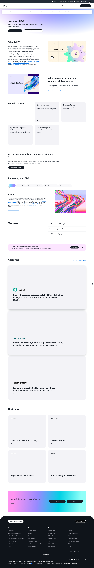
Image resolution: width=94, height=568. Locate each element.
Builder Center (51, 530)
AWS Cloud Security (13, 541)
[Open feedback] (92, 284)
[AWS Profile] (90, 2)
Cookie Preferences (38, 563)
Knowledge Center (72, 538)
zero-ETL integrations (32, 205)
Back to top (46, 554)
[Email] (85, 560)
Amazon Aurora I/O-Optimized (31, 203)
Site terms (15, 563)
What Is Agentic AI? (13, 536)
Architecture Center (33, 541)
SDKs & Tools (51, 533)
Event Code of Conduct (73, 549)
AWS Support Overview (73, 541)
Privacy (9, 563)
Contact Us (70, 530)
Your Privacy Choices (24, 563)
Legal (69, 546)
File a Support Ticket (73, 533)
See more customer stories (79, 260)
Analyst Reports (32, 546)
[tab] (12, 185)
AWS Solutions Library (33, 538)
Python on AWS (52, 538)
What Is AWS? (11, 530)
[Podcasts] (83, 560)
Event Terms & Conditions (74, 551)
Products (10, 16)
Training (30, 533)
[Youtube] (80, 560)
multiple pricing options (17, 64)
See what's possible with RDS (55, 90)
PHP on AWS (51, 543)
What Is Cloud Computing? (14, 533)
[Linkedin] (74, 560)
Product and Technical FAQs (35, 543)
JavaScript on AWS (52, 546)
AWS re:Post (71, 536)
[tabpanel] (47, 202)
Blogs (9, 546)
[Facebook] (72, 560)
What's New (11, 543)
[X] (69, 560)
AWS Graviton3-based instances (21, 63)
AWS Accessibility (72, 543)
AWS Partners (31, 549)
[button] (19, 6)
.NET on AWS (51, 536)
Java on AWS (51, 541)
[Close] (82, 247)
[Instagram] (76, 560)
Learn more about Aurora (13, 209)
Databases (16, 16)
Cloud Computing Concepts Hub (16, 538)
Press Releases (11, 549)
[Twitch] (78, 560)
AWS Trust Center (32, 536)
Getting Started (32, 530)
